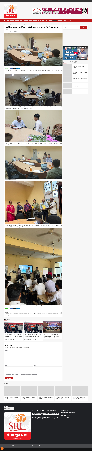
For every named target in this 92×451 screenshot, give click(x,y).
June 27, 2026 (12, 339)
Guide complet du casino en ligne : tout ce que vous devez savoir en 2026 (48, 314)
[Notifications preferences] (2, 448)
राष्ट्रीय (21, 21)
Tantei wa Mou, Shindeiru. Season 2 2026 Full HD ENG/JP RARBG (79, 91)
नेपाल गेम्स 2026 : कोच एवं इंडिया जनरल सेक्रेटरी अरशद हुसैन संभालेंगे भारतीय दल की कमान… (13, 336)
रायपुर (8, 21)
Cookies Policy (28, 446)
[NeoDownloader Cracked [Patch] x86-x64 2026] (29, 391)
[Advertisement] (75, 37)
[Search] (87, 21)
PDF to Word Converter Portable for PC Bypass (79, 67)
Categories (6, 406)
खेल (46, 21)
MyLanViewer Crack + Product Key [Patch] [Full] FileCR (79, 85)
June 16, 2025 (13, 31)
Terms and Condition (36, 446)
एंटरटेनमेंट (35, 21)
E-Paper (71, 21)
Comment (7, 350)
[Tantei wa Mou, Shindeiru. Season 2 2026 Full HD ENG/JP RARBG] (80, 391)
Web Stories (65, 21)
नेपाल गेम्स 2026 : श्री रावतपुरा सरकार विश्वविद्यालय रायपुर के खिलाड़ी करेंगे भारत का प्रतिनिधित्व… (32, 336)
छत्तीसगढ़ (12, 21)
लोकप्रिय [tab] (71, 62)
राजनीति (30, 21)
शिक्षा (39, 21)
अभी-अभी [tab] (66, 62)
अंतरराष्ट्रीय (26, 21)
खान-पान (60, 21)
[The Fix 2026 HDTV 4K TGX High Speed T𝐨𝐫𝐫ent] (46, 391)
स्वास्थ (43, 21)
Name (6, 365)
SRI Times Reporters (16, 446)
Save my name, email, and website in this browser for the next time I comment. (21, 374)
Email (35, 365)
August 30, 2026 (14, 399)
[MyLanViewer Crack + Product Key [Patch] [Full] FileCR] (63, 391)
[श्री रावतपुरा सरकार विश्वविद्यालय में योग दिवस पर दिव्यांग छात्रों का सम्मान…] (52, 327)
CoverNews (49, 449)
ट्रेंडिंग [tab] (76, 62)
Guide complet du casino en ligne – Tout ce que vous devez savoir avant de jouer (18, 314)
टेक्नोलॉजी (52, 21)
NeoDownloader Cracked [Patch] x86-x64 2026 (80, 73)
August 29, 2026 (48, 399)
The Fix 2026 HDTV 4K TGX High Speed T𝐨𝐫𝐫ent (80, 79)
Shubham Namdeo (7, 399)
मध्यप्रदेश (17, 21)
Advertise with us (7, 446)
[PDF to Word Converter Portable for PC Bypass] (12, 391)
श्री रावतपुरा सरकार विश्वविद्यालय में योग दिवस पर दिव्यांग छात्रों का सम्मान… (52, 335)
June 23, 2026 (52, 337)
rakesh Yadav (8, 31)
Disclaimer (23, 446)
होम (4, 21)
